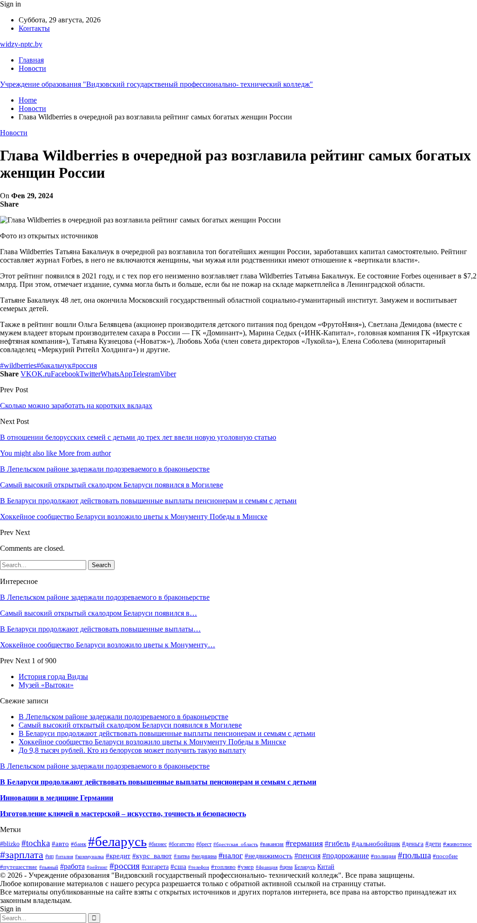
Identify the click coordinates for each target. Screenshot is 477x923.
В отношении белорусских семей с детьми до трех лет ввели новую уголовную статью (138, 437)
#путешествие (18, 866)
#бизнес (158, 844)
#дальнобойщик (376, 843)
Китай (325, 866)
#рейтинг (97, 867)
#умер (246, 866)
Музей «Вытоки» (46, 685)
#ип (49, 857)
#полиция (383, 856)
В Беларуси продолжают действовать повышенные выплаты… (100, 629)
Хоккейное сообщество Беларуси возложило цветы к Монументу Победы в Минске (152, 742)
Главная (31, 60)
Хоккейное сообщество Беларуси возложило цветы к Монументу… (107, 645)
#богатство (181, 844)
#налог (230, 855)
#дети (433, 843)
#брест (203, 844)
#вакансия (272, 844)
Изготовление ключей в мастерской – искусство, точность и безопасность (123, 814)
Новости (32, 68)
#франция (267, 867)
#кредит (118, 856)
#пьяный (48, 867)
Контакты (34, 28)
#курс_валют (152, 856)
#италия (64, 856)
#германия (304, 843)
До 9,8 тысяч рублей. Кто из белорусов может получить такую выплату (132, 750)
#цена (286, 867)
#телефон (198, 867)
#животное (457, 843)
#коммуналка (89, 856)
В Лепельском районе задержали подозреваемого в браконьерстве (105, 597)
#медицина (204, 856)
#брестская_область (235, 844)
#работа (72, 866)
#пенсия (307, 856)
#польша (414, 855)
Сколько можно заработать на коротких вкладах (76, 405)
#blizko (10, 843)
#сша (178, 866)
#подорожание (345, 856)
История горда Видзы (53, 676)
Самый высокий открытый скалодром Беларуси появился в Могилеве (130, 725)
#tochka (35, 843)
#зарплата (21, 855)
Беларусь (304, 867)
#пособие (445, 856)
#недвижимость (269, 856)
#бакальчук (54, 365)
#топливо (223, 866)
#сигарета (155, 866)
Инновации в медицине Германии (56, 798)
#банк (78, 843)
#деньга (412, 843)
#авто (60, 843)
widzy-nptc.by (21, 44)
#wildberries (18, 365)
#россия (84, 365)
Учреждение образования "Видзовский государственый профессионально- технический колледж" (156, 84)
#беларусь (117, 841)
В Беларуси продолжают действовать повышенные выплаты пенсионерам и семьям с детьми (167, 733)
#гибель (337, 843)
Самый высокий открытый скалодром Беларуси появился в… (98, 613)
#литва (182, 856)
